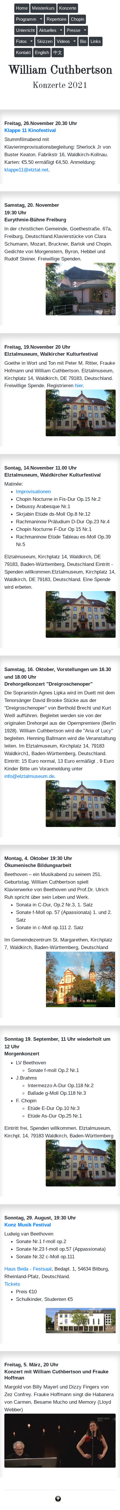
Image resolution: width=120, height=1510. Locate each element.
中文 (57, 52)
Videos (64, 41)
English (42, 52)
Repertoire (56, 19)
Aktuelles (49, 30)
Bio (83, 41)
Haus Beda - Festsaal (28, 1269)
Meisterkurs (43, 8)
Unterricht (25, 30)
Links (96, 41)
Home (22, 8)
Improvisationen (33, 491)
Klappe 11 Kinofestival (30, 130)
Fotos (22, 41)
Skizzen (44, 41)
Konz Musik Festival (27, 1225)
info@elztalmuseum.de (29, 776)
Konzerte (67, 8)
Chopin (77, 19)
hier (79, 385)
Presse (75, 30)
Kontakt (23, 52)
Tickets (12, 1284)
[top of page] (58, 1498)
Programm (27, 19)
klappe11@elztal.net (26, 170)
